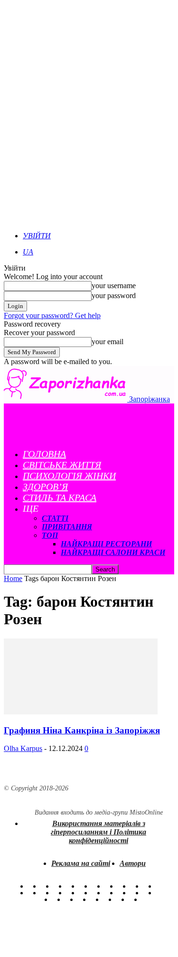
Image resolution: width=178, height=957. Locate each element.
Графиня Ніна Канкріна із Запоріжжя (82, 730)
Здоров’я (45, 486)
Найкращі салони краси (113, 552)
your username (114, 285)
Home (13, 578)
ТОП (50, 535)
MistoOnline (146, 812)
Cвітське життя (62, 465)
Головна (44, 454)
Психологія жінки (69, 475)
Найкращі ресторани (106, 544)
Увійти (37, 236)
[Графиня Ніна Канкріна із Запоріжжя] (81, 712)
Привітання (67, 527)
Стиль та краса (59, 497)
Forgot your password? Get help (52, 315)
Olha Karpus (23, 748)
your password (114, 295)
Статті (55, 518)
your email (107, 342)
